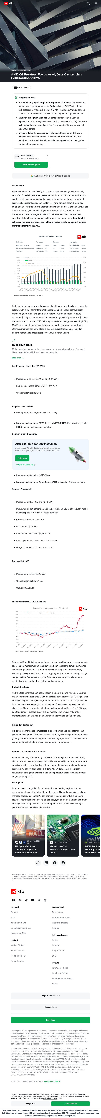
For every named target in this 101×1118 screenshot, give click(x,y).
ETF (13, 917)
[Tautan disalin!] (38, 863)
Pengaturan (31, 1103)
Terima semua (70, 1103)
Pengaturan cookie (52, 1081)
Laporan (56, 945)
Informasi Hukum (60, 967)
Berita (55, 940)
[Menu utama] (96, 3)
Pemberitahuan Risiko (62, 978)
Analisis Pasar (18, 950)
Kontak (55, 928)
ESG (54, 955)
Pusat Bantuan (18, 961)
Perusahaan (58, 912)
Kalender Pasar (18, 955)
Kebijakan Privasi (60, 973)
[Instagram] (13, 900)
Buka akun (22, 458)
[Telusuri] (88, 3)
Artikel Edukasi (18, 945)
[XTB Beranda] (7, 3)
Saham (14, 912)
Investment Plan (18, 933)
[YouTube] (32, 900)
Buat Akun (50, 1020)
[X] (63, 863)
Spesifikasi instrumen (21, 928)
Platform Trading (60, 922)
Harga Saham (58, 950)
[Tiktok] (26, 900)
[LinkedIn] (46, 863)
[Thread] (45, 900)
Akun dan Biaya (18, 922)
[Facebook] (55, 863)
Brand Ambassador (61, 917)
